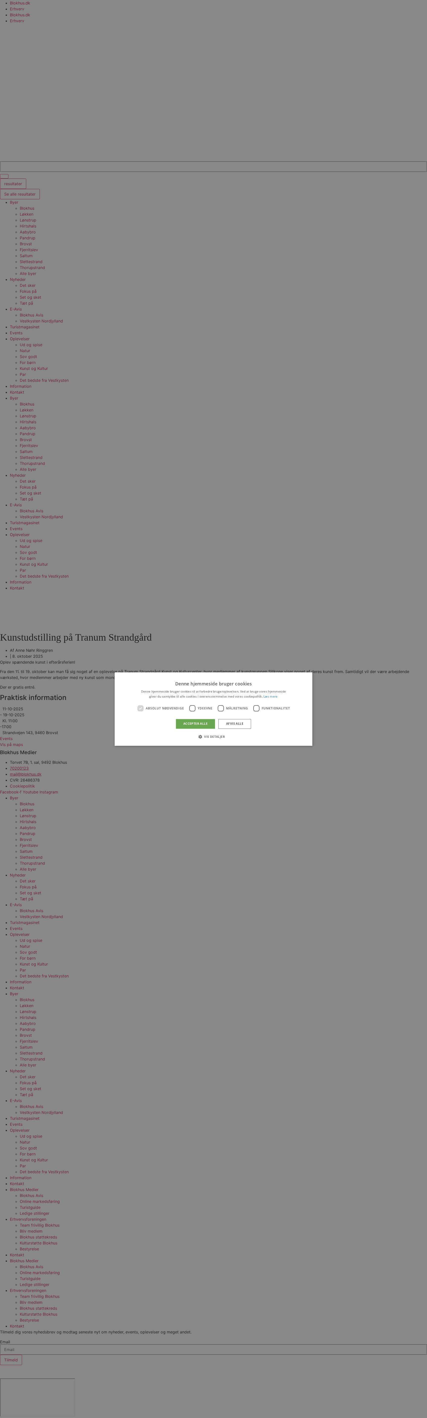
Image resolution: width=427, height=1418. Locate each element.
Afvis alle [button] (234, 724)
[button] (213, 737)
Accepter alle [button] (195, 724)
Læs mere (270, 696)
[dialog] (213, 709)
